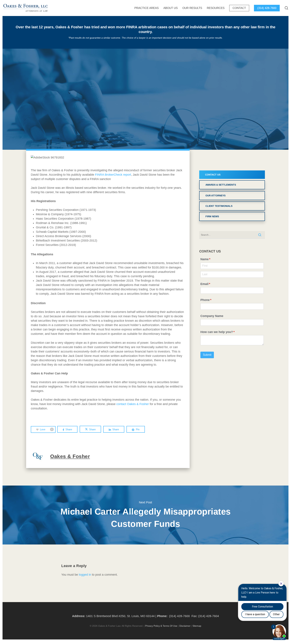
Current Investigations (145, 107)
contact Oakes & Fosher (132, 404)
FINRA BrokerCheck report (113, 174)
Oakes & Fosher (129, 148)
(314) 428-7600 (179, 616)
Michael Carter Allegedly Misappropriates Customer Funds (145, 515)
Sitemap (196, 625)
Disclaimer (184, 625)
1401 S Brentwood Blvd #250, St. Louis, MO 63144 (120, 616)
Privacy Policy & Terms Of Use (161, 625)
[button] (232, 174)
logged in (85, 574)
